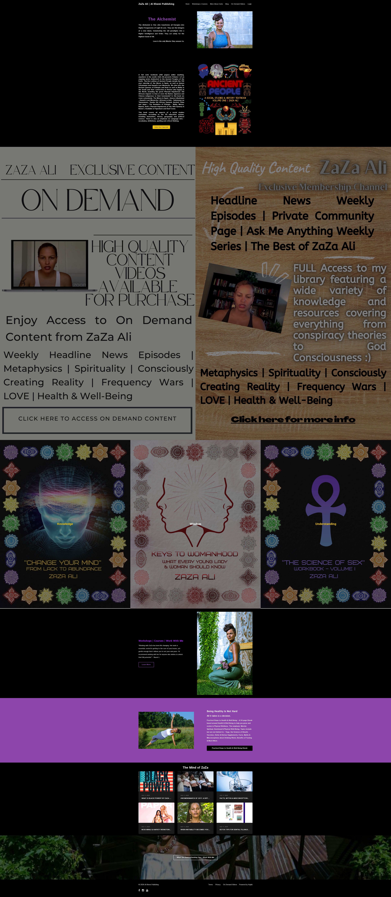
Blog (227, 4)
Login (250, 4)
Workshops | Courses (200, 4)
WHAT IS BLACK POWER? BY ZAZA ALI (157, 798)
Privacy (218, 884)
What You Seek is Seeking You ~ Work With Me (195, 857)
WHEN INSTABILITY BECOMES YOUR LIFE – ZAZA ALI (202, 830)
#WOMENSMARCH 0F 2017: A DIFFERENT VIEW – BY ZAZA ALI (205, 798)
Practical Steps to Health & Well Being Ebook (229, 748)
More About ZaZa (216, 4)
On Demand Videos (238, 4)
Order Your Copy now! (161, 127)
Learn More (146, 664)
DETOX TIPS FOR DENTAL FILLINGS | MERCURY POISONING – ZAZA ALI (248, 830)
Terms (210, 884)
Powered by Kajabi (246, 884)
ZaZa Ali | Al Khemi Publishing (156, 4)
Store (187, 4)
